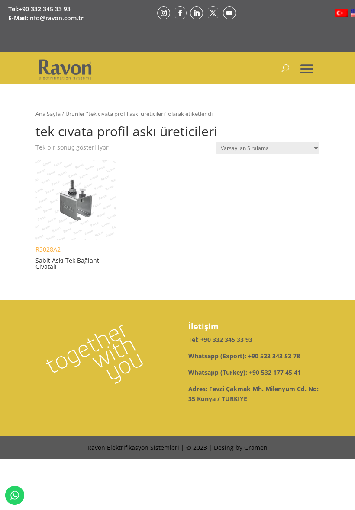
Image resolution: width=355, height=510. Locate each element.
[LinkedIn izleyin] (196, 12)
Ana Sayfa (48, 114)
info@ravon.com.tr (56, 18)
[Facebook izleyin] (180, 12)
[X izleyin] (213, 12)
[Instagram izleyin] (163, 12)
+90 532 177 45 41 (275, 372)
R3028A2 (68, 258)
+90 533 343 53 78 (274, 356)
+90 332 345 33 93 (45, 9)
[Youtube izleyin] (229, 12)
